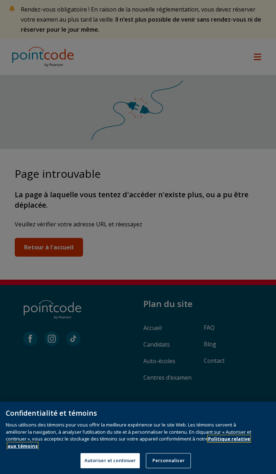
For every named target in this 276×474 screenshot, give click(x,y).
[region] (138, 438)
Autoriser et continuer (110, 460)
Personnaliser (168, 460)
